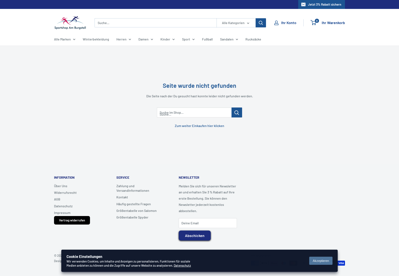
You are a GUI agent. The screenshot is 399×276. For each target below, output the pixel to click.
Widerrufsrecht (65, 192)
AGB (57, 199)
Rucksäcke (253, 39)
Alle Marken (62, 39)
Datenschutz (63, 206)
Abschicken (194, 235)
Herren (121, 39)
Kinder (165, 39)
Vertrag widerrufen (72, 220)
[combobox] (156, 22)
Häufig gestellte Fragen (133, 204)
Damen (143, 39)
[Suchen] (261, 22)
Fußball (207, 39)
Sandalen (227, 39)
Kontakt (122, 197)
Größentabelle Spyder (132, 217)
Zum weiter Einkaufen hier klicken (199, 126)
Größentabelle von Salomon (136, 210)
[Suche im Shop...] (237, 112)
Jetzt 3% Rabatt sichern (324, 4)
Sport (186, 39)
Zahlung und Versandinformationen (132, 188)
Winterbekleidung (96, 39)
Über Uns (60, 186)
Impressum (62, 213)
